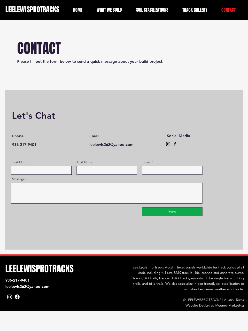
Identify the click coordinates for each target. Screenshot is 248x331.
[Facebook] (175, 144)
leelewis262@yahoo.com (27, 286)
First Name (20, 162)
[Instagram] (168, 144)
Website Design (198, 305)
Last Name (85, 162)
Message (18, 179)
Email (146, 162)
